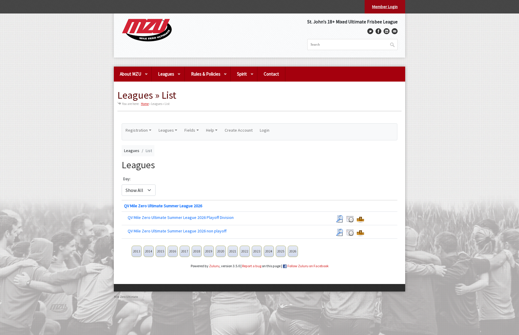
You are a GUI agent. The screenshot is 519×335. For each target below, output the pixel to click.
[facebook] (378, 31)
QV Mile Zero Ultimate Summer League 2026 (163, 205)
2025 (280, 251)
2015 (160, 251)
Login (264, 130)
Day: (127, 178)
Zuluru (214, 266)
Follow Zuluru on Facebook (308, 266)
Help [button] (210, 130)
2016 (172, 251)
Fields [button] (189, 130)
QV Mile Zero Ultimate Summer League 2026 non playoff (177, 231)
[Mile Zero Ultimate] (146, 30)
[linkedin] (387, 31)
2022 (244, 251)
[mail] (395, 31)
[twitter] (370, 31)
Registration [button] (137, 130)
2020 (220, 251)
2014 (148, 251)
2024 (268, 251)
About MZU (127, 76)
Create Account (239, 130)
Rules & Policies (202, 76)
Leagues (163, 76)
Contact (271, 74)
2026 (292, 251)
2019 (208, 251)
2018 (196, 251)
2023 (256, 251)
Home (145, 104)
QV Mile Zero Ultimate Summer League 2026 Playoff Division (181, 217)
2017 (184, 251)
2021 (232, 251)
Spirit (239, 76)
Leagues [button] (166, 130)
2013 (136, 251)
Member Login (385, 6)
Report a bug (251, 266)
